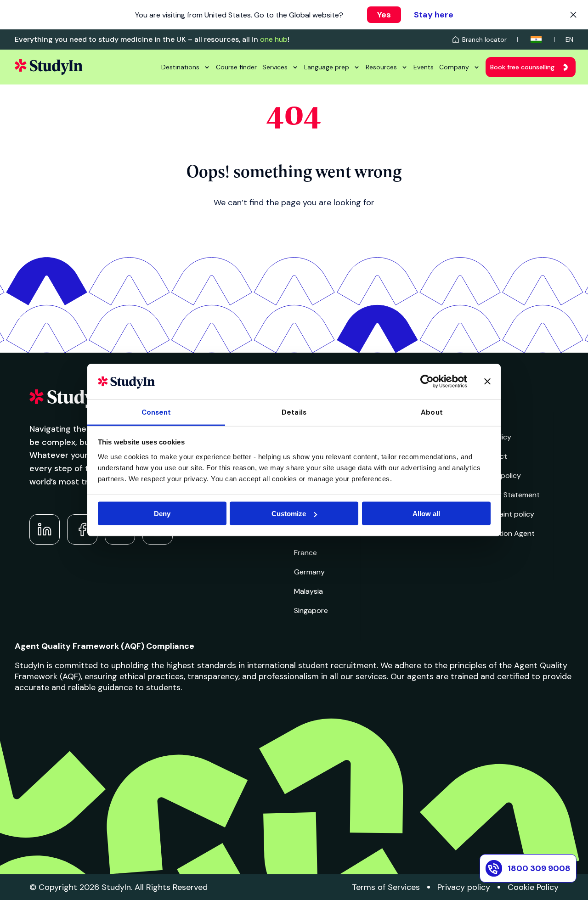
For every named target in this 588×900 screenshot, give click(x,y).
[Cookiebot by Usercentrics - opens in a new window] (427, 381)
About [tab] (432, 411)
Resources (381, 67)
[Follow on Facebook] (82, 529)
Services (275, 67)
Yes (384, 14)
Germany (309, 572)
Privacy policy (463, 887)
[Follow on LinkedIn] (44, 529)
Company (454, 67)
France (305, 552)
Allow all (426, 514)
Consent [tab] (156, 411)
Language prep (326, 67)
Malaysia (308, 591)
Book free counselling (522, 67)
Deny (162, 514)
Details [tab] (294, 411)
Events (423, 67)
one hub (274, 39)
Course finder (236, 67)
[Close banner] (487, 381)
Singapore (311, 610)
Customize (288, 514)
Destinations (180, 67)
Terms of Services (386, 887)
